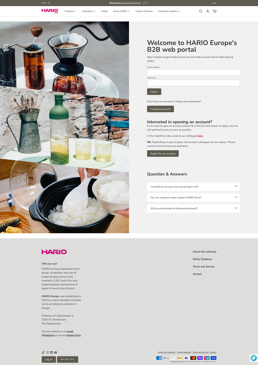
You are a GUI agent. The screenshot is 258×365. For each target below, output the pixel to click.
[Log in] (206, 11)
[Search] (199, 11)
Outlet (104, 11)
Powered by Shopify (178, 361)
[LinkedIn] (51, 352)
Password (151, 77)
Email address (153, 67)
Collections (87, 11)
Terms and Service (203, 266)
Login (214, 3)
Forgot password (160, 109)
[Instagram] (47, 352)
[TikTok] (43, 352)
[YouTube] (55, 352)
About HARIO (120, 11)
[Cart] (213, 11)
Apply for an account (162, 153)
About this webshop (204, 251)
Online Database (202, 259)
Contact (197, 274)
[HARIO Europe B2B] (50, 11)
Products (69, 11)
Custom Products (144, 11)
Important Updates (167, 11)
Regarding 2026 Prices (125, 3)
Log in (154, 91)
